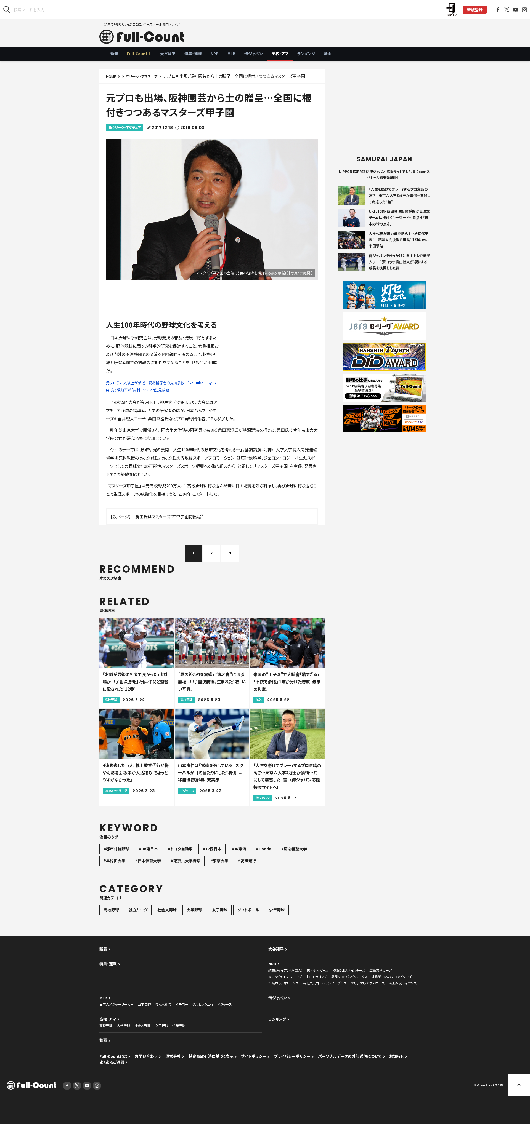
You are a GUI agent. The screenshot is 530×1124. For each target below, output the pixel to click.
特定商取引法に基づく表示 (211, 1056)
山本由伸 (144, 1004)
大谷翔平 (168, 53)
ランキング (306, 53)
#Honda (263, 848)
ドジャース (224, 1004)
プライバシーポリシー (292, 1056)
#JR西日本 (212, 848)
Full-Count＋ (139, 53)
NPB (215, 53)
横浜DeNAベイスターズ (349, 970)
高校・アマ (280, 53)
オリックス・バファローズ (368, 983)
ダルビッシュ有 (202, 1004)
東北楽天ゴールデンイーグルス (325, 983)
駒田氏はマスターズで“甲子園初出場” (169, 516)
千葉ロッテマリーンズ (283, 983)
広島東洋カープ (380, 970)
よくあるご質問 (111, 1062)
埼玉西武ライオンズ (403, 983)
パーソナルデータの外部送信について (349, 1056)
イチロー (182, 1004)
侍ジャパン (253, 53)
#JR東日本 (148, 848)
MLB (231, 53)
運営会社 (173, 1056)
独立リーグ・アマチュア (139, 76)
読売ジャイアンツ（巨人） (285, 970)
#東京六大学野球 (185, 860)
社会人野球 (167, 909)
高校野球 (111, 909)
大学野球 (194, 909)
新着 (114, 53)
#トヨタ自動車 (180, 848)
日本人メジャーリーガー (116, 1004)
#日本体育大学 (148, 860)
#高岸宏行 (247, 860)
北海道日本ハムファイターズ (392, 976)
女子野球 (219, 909)
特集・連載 (193, 53)
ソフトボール (248, 909)
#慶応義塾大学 (294, 848)
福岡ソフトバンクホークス (349, 976)
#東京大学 (219, 860)
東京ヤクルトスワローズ (285, 976)
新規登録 (475, 9)
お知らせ (396, 1056)
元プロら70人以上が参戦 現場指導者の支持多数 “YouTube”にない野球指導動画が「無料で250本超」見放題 (161, 386)
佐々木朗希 (163, 1004)
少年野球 (277, 909)
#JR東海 (238, 848)
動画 (328, 53)
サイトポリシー (253, 1056)
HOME (111, 76)
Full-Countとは (113, 1056)
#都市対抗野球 (116, 848)
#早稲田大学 (114, 860)
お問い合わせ (146, 1056)
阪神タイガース (317, 970)
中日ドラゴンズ (316, 976)
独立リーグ (138, 909)
